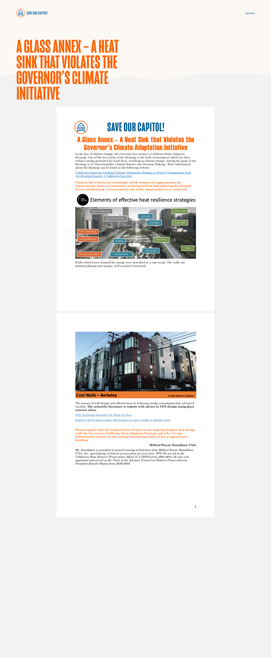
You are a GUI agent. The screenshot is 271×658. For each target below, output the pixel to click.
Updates (250, 13)
